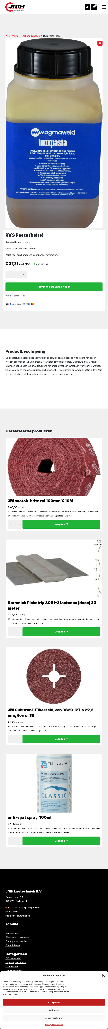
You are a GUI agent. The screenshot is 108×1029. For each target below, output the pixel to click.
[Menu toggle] (104, 7)
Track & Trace (12, 945)
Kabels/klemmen (13, 970)
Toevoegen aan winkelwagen (53, 286)
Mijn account (12, 933)
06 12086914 (12, 911)
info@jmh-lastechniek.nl (17, 915)
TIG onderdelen (13, 958)
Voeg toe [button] (60, 524)
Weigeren (54, 1010)
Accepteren (54, 1002)
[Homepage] (25, 6)
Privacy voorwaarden (54, 1025)
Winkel (15, 35)
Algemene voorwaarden (17, 937)
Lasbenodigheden (31, 35)
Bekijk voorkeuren (54, 1018)
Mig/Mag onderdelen (15, 962)
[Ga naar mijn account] (87, 7)
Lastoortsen (11, 966)
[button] (103, 975)
